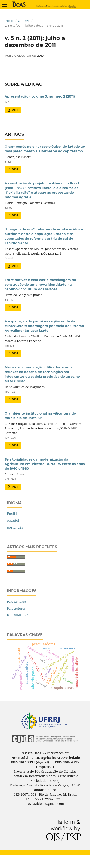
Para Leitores (16, 601)
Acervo (24, 21)
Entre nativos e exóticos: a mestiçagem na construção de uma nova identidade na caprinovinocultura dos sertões (40, 284)
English (12, 513)
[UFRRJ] (45, 728)
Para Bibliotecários (20, 615)
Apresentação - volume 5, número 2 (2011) (40, 96)
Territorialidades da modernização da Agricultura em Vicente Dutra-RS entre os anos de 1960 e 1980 (45, 464)
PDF (14, 110)
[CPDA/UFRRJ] (45, 744)
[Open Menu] (4, 4)
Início (10, 21)
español (13, 520)
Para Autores (16, 608)
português (15, 527)
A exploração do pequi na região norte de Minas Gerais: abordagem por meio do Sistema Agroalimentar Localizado (44, 326)
